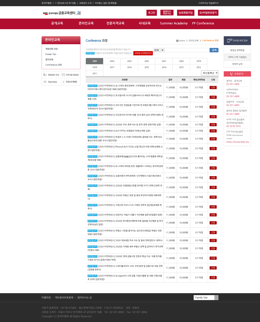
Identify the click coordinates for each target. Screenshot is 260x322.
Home (182, 41)
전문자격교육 (115, 23)
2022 (147, 61)
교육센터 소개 (85, 3)
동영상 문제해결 (237, 50)
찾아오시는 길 (84, 297)
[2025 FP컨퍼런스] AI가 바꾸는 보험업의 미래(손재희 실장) (124, 131)
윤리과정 (49, 60)
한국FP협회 (46, 3)
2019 (199, 61)
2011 (95, 73)
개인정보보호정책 (64, 297)
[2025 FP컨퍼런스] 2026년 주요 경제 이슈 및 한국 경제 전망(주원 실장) (129, 125)
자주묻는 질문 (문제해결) (106, 3)
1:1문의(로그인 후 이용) (65, 3)
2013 (181, 67)
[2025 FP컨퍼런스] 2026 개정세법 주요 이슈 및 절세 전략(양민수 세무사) (130, 240)
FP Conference (203, 23)
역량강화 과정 (51, 49)
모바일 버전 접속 (240, 40)
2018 (95, 67)
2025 (95, 61)
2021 (164, 61)
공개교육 (57, 23)
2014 (164, 67)
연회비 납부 (237, 64)
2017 (112, 67)
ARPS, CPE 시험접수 (237, 57)
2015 (147, 67)
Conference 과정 (53, 65)
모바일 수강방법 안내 (143, 53)
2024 (112, 61)
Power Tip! (50, 54)
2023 (129, 61)
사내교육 (145, 23)
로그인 (151, 12)
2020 (181, 61)
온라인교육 (86, 23)
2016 (129, 67)
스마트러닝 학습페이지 (208, 3)
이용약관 (46, 297)
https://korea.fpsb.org (237, 142)
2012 (199, 67)
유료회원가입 (186, 12)
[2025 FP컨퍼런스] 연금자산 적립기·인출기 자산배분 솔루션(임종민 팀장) (130, 215)
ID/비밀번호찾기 (208, 12)
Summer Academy (173, 23)
